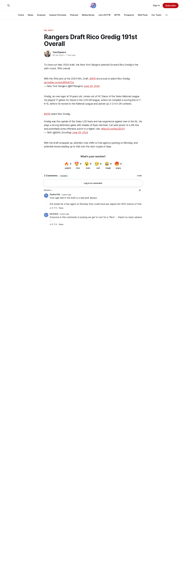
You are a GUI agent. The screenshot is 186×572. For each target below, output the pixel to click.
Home (21, 15)
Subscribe (170, 5)
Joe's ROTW (104, 15)
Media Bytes (88, 15)
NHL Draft (49, 30)
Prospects (129, 15)
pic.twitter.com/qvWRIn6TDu (59, 82)
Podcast (74, 15)
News (30, 15)
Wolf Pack (143, 15)
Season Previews (57, 15)
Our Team (156, 15)
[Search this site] (8, 5)
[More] (166, 15)
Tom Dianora (59, 52)
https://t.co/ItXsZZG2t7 (113, 128)
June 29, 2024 (92, 86)
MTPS (117, 15)
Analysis (41, 15)
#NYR (93, 78)
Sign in (156, 5)
